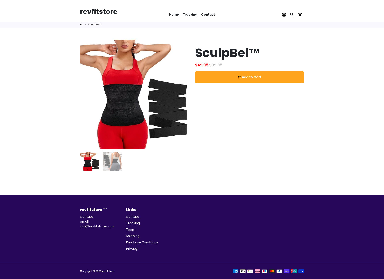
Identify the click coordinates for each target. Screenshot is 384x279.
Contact (208, 14)
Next (183, 94)
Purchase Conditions (142, 242)
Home (174, 14)
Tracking (190, 14)
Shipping (132, 236)
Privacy (132, 248)
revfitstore (108, 271)
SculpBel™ (95, 24)
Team (130, 229)
